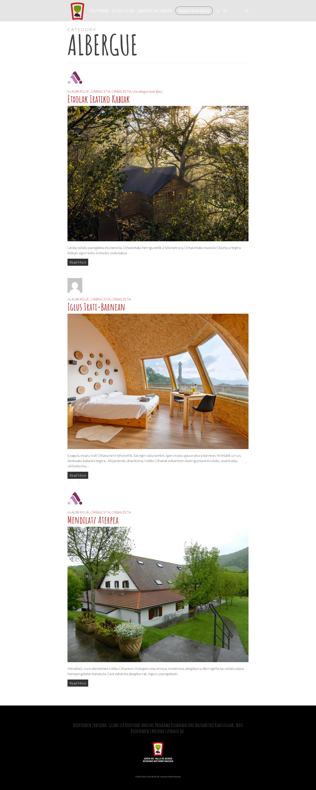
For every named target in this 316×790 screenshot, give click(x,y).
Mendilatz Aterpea (92, 520)
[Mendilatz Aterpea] (158, 663)
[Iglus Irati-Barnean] (158, 450)
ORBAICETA (100, 91)
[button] (247, 10)
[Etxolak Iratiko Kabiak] (158, 242)
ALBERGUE (80, 91)
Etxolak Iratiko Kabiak (98, 99)
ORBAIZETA (121, 91)
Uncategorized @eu (147, 91)
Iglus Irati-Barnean (96, 307)
